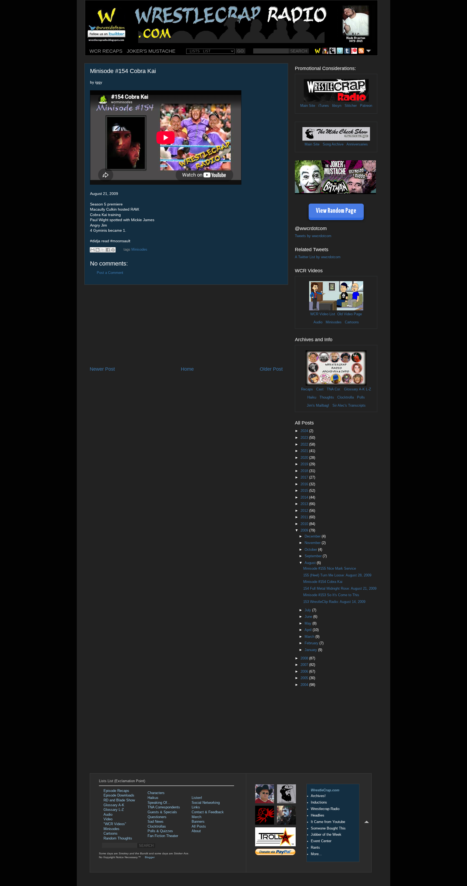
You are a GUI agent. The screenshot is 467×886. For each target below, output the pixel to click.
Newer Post (102, 369)
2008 (305, 658)
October (311, 550)
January (311, 650)
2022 (305, 444)
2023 (305, 438)
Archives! (318, 796)
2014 (305, 497)
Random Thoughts (118, 838)
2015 (305, 491)
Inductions (319, 802)
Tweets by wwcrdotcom (313, 236)
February (312, 643)
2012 (305, 511)
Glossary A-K (354, 389)
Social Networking (206, 803)
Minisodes (139, 249)
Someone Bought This (328, 828)
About (196, 831)
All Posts (199, 826)
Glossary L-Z (114, 810)
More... (316, 854)
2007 (305, 665)
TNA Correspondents (164, 807)
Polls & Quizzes (160, 831)
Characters (156, 793)
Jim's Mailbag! (318, 405)
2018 (305, 471)
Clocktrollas (157, 826)
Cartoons (352, 322)
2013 (305, 504)
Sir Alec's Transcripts (349, 405)
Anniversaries (357, 144)
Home (187, 369)
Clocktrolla (345, 397)
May (308, 623)
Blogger (150, 857)
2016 (305, 484)
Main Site (307, 106)
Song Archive (333, 144)
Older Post (271, 369)
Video (108, 819)
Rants (315, 848)
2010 (305, 524)
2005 (305, 678)
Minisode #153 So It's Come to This (331, 595)
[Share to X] (102, 250)
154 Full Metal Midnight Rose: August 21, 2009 (339, 588)
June (309, 617)
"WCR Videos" (115, 824)
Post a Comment (110, 273)
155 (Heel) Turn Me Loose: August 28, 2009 (337, 575)
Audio (317, 322)
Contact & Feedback (208, 812)
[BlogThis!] (97, 250)
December (313, 536)
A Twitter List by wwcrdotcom (318, 257)
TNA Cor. (334, 389)
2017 (305, 477)
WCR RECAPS (105, 51)
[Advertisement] (186, 325)
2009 (305, 530)
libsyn (336, 106)
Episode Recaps (116, 791)
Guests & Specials (162, 812)
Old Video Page (349, 314)
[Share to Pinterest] (113, 250)
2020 (305, 458)
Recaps (307, 389)
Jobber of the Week (326, 835)
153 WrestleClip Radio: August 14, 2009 (334, 602)
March (310, 637)
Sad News (156, 822)
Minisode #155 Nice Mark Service (329, 568)
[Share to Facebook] (108, 250)
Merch (196, 817)
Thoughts (326, 397)
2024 (305, 431)
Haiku (311, 397)
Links (196, 807)
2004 (305, 685)
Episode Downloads (119, 795)
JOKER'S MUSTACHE (151, 51)
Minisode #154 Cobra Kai (322, 582)
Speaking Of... (159, 803)
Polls (361, 397)
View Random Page (336, 211)
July (308, 610)
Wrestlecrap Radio (325, 809)
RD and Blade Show (119, 800)
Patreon (366, 106)
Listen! (197, 798)
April (309, 630)
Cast (319, 389)
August (311, 563)
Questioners (157, 817)
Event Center (321, 841)
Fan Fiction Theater (163, 836)
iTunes (323, 106)
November (313, 543)
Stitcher (351, 106)
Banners (198, 822)
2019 (305, 464)
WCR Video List (322, 314)
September (314, 556)
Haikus (153, 798)
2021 (305, 451)
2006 (305, 671)
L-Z (368, 389)
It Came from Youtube (328, 822)
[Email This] (92, 250)
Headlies (317, 815)
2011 (305, 517)
